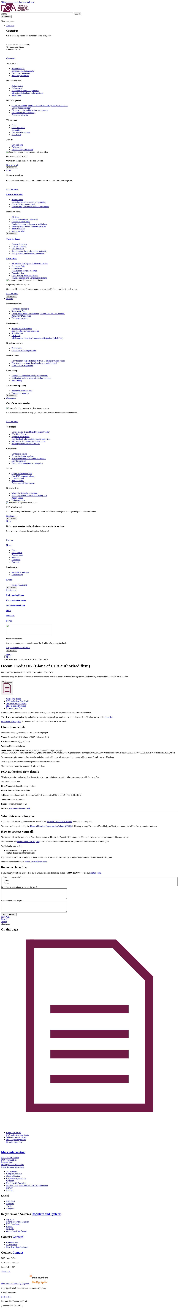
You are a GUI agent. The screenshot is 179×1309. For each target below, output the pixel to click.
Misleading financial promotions (25, 493)
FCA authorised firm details (17, 701)
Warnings (15, 562)
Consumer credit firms (21, 222)
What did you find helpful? (12, 901)
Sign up (9, 540)
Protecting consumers (20, 75)
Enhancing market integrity (23, 71)
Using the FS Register (10, 1157)
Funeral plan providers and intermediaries (29, 226)
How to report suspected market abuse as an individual (34, 363)
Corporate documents (16, 600)
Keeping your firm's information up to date (29, 251)
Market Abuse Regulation (22, 365)
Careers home (17, 145)
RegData (10, 1229)
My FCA (10, 1219)
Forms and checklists (20, 309)
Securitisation (17, 333)
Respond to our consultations (18, 647)
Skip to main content (9, 2)
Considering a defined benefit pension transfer (31, 432)
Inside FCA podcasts (20, 572)
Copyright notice (13, 1176)
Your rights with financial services (26, 444)
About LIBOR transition (22, 328)
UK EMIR (16, 335)
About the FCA (18, 68)
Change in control (19, 246)
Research (10, 616)
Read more (10, 516)
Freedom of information (16, 1183)
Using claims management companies (27, 463)
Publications (11, 590)
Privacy (9, 1188)
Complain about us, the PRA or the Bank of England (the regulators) (40, 105)
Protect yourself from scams (23, 483)
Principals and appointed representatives (28, 253)
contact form (95, 873)
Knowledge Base (19, 311)
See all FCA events (19, 585)
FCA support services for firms (24, 271)
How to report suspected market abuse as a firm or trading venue (38, 361)
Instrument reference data (22, 391)
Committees (16, 130)
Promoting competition (21, 73)
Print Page (5, 917)
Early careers (17, 147)
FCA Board (16, 135)
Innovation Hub (18, 229)
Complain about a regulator (23, 456)
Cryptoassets (17, 268)
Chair (14, 125)
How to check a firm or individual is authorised (31, 439)
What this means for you (16, 703)
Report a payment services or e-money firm (29, 495)
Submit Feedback (8, 914)
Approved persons (19, 244)
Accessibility (11, 1171)
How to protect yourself (16, 706)
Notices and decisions (15, 605)
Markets (9, 298)
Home (8, 655)
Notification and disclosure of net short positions (31, 378)
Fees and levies (18, 249)
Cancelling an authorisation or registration (29, 202)
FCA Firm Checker (20, 434)
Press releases (17, 555)
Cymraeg (10, 1181)
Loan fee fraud (18, 478)
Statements (16, 560)
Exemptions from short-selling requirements (30, 376)
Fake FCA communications (23, 476)
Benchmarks (17, 348)
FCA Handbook (13, 1224)
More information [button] (13, 1152)
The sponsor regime (20, 318)
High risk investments (20, 436)
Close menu (11, 168)
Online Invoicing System (16, 1231)
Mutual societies (18, 231)
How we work (12, 165)
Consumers (11, 398)
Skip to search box (26, 2)
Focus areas (11, 258)
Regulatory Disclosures (21, 316)
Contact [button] (17, 1252)
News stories (17, 552)
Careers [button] (18, 1236)
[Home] (15, 11)
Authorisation (17, 86)
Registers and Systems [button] (46, 1214)
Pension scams (18, 480)
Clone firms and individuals (12, 1167)
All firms (15, 217)
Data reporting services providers (25, 331)
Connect (9, 1226)
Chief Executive (18, 127)
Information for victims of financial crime (28, 441)
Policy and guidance (15, 595)
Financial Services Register (28, 841)
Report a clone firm (14, 708)
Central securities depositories (24, 350)
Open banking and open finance (25, 275)
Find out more (12, 189)
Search (4, 14)
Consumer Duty (18, 266)
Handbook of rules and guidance (25, 90)
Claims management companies (25, 219)
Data (8, 610)
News (8, 521)
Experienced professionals (22, 149)
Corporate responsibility (21, 108)
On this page (7, 682)
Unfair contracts (18, 500)
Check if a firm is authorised (23, 204)
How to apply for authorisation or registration (30, 207)
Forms (9, 621)
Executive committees (21, 132)
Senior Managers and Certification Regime (29, 278)
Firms (8, 170)
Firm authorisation (14, 194)
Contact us (10, 58)
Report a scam (17, 498)
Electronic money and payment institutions (29, 224)
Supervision (16, 95)
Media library (17, 575)
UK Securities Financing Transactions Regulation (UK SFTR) (37, 338)
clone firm (109, 717)
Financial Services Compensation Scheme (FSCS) (51, 826)
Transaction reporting (20, 393)
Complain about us (14, 1174)
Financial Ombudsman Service (59, 821)
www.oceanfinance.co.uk (19, 808)
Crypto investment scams (22, 473)
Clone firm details (13, 699)
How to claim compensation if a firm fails (29, 458)
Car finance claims (19, 454)
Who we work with (20, 115)
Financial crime (18, 273)
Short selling (17, 380)
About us (10, 26)
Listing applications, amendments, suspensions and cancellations (38, 313)
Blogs (14, 550)
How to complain (19, 461)
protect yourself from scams (36, 862)
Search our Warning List (11, 721)
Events (9, 580)
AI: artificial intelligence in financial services (30, 264)
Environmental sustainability (23, 112)
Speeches (15, 557)
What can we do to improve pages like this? (19, 887)
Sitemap (9, 1190)
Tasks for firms (13, 239)
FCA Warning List (8, 1160)
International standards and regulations (27, 93)
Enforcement (17, 88)
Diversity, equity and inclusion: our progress (30, 110)
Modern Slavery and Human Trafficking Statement (27, 1185)
